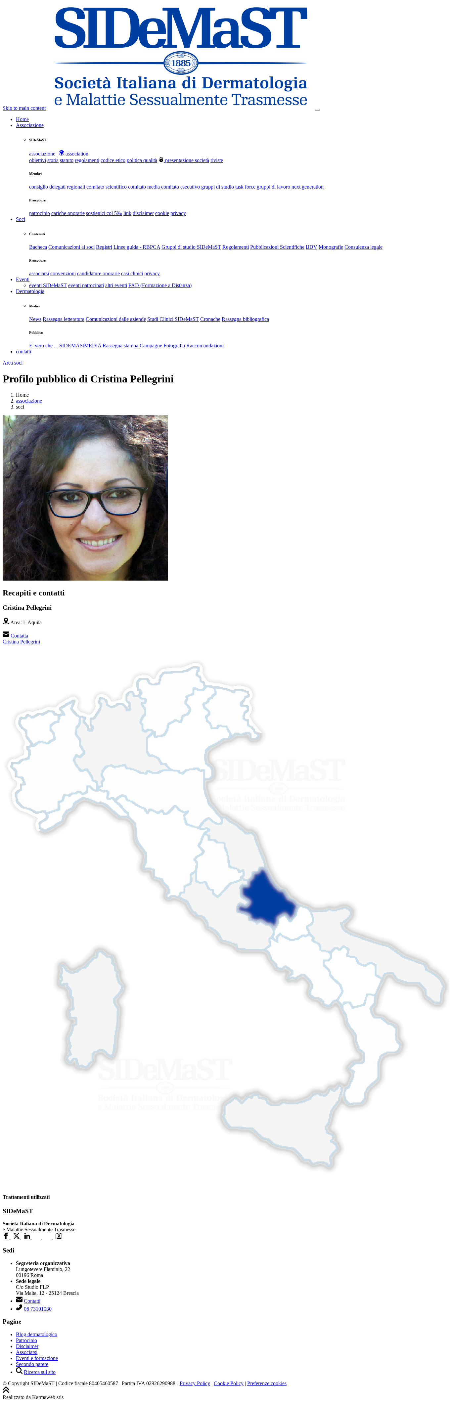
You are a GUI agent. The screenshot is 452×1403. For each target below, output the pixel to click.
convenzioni (63, 273)
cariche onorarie (68, 213)
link (127, 213)
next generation (308, 187)
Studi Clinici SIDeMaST (173, 319)
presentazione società (186, 160)
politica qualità (142, 160)
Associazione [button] (30, 125)
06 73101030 (38, 1309)
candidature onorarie (98, 273)
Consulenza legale (363, 247)
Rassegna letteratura (63, 319)
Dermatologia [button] (30, 291)
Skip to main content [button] (24, 108)
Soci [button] (20, 219)
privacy (178, 213)
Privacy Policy (195, 1383)
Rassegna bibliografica (245, 319)
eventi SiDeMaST (48, 285)
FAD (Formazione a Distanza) (160, 285)
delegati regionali (67, 187)
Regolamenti (235, 247)
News (35, 319)
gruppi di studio (217, 187)
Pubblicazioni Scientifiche (277, 247)
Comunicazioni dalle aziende (116, 319)
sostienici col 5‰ (104, 213)
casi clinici (132, 273)
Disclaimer (27, 1346)
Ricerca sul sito (40, 1372)
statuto (66, 160)
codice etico (113, 160)
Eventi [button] (22, 279)
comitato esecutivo (180, 187)
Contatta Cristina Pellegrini (21, 638)
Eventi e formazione (37, 1358)
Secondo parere (32, 1364)
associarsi (39, 273)
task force (245, 187)
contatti (23, 351)
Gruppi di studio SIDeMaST (191, 247)
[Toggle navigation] (317, 110)
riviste (216, 160)
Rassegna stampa (120, 345)
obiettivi (37, 160)
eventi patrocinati (86, 285)
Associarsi (26, 1352)
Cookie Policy (229, 1383)
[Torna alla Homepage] (181, 108)
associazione (42, 153)
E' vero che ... (43, 345)
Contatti (32, 1301)
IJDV (311, 247)
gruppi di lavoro (273, 187)
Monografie (331, 247)
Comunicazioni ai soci (71, 247)
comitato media (144, 187)
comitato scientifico (106, 187)
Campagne (151, 345)
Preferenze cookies (267, 1383)
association (76, 153)
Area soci (13, 363)
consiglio (38, 187)
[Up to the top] (6, 1391)
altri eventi (116, 285)
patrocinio (39, 213)
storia (53, 160)
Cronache (210, 319)
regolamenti (87, 160)
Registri (104, 247)
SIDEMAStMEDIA (80, 345)
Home (22, 119)
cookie (162, 213)
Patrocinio (26, 1340)
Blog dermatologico (36, 1334)
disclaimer (143, 213)
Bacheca (38, 247)
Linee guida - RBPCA (136, 247)
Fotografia (174, 345)
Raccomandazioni (205, 345)
